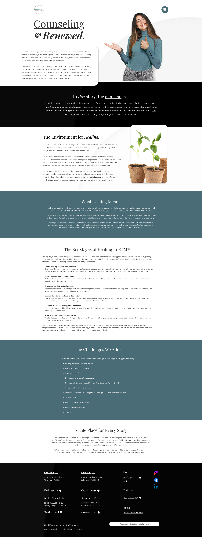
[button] (164, 9)
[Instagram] (156, 473)
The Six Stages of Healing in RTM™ (98, 249)
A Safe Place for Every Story (101, 430)
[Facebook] (156, 480)
